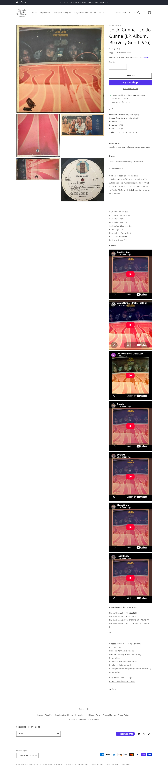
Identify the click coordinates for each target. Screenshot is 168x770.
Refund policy (47, 764)
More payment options (130, 88)
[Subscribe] (58, 733)
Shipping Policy (94, 715)
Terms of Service (109, 715)
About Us (48, 715)
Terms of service (71, 764)
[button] (62, 12)
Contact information (112, 764)
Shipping (112, 53)
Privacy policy (58, 764)
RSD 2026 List (93, 719)
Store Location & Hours (64, 715)
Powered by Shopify (34, 764)
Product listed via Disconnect (122, 681)
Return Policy (80, 715)
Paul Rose (24, 764)
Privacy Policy (123, 715)
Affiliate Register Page (77, 719)
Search (40, 715)
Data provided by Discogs (120, 677)
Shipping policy (83, 764)
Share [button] (114, 689)
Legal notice (126, 764)
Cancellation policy (97, 764)
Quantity (112, 62)
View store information (121, 102)
